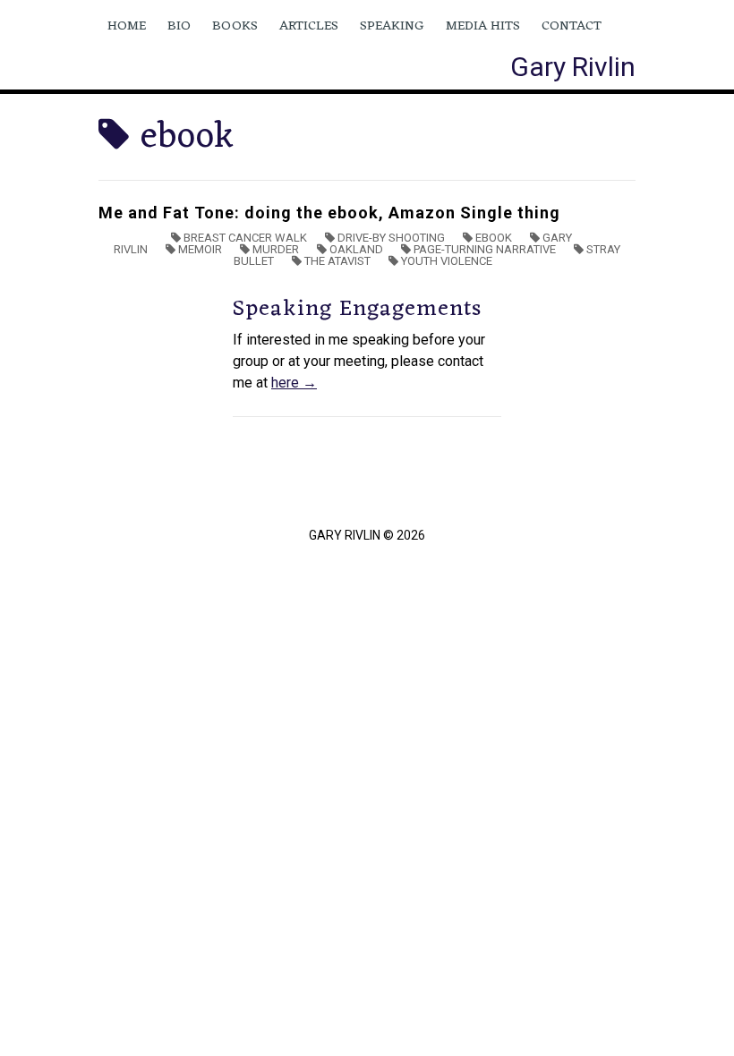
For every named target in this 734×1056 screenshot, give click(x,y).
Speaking (392, 26)
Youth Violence (446, 261)
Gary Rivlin (573, 66)
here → (294, 382)
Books (235, 26)
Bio (179, 26)
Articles (308, 26)
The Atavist (337, 261)
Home (126, 26)
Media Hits (483, 26)
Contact (572, 26)
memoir (200, 249)
